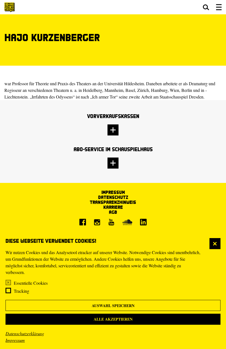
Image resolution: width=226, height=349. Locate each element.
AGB (113, 212)
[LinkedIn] (143, 222)
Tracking (21, 291)
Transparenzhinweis (113, 202)
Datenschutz (113, 197)
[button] (206, 7)
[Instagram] (97, 222)
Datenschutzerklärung (25, 333)
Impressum (15, 340)
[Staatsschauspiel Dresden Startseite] (9, 7)
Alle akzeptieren (113, 319)
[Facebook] (82, 222)
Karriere (113, 207)
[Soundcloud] (127, 222)
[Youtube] (111, 222)
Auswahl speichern (113, 305)
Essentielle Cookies (31, 283)
